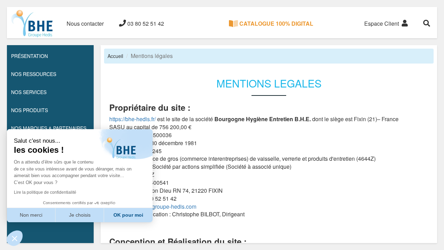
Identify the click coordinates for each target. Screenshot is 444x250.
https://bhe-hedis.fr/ (132, 119)
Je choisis (80, 215)
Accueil (115, 55)
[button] (14, 238)
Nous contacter (85, 23)
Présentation (29, 55)
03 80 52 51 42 (145, 23)
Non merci (31, 215)
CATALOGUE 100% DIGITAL (275, 23)
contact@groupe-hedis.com (164, 206)
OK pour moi (128, 215)
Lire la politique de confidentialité (45, 192)
